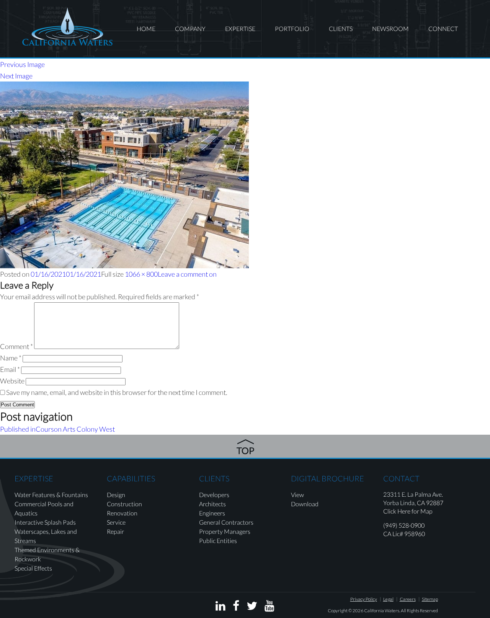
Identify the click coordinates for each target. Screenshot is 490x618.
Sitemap (430, 599)
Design (116, 494)
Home (146, 28)
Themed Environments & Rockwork (47, 554)
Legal (388, 599)
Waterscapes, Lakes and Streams (46, 536)
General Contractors (226, 522)
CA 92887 (430, 502)
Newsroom (390, 28)
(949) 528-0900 (404, 525)
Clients (341, 28)
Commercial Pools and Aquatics (44, 508)
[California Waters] (67, 26)
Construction (124, 503)
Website (12, 381)
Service (116, 522)
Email (10, 369)
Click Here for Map (408, 511)
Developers (214, 494)
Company (190, 28)
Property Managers (224, 531)
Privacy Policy (363, 599)
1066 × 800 (141, 274)
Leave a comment (187, 274)
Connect (443, 28)
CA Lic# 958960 (404, 533)
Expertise (240, 28)
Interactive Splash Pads (45, 522)
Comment (16, 346)
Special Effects (33, 568)
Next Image (16, 76)
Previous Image (22, 64)
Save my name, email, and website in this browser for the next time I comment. (116, 392)
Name (10, 358)
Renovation (122, 513)
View (297, 494)
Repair (115, 531)
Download (304, 503)
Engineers (212, 513)
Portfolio (292, 28)
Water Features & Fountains (51, 494)
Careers (408, 599)
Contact (401, 478)
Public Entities (218, 540)
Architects (212, 503)
